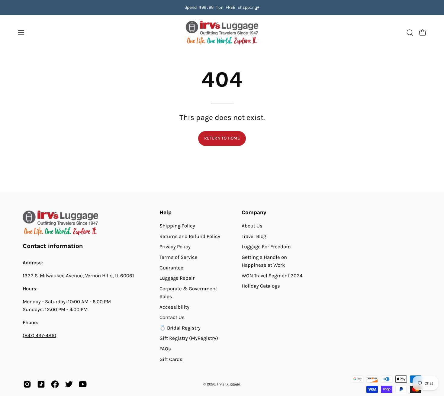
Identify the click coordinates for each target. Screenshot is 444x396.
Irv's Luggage (228, 384)
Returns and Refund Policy (189, 236)
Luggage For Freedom (266, 247)
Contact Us (172, 317)
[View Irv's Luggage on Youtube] (82, 384)
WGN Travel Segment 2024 (272, 275)
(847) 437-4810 (39, 335)
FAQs (165, 349)
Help (165, 212)
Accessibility (174, 307)
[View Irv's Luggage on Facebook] (55, 384)
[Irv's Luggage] (222, 33)
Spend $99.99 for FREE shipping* (222, 7)
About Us (252, 226)
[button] (410, 32)
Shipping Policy (177, 226)
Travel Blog (254, 236)
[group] (222, 7)
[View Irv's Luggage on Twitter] (68, 384)
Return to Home (222, 138)
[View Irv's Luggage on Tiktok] (41, 384)
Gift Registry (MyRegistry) (188, 338)
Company (254, 212)
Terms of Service (178, 257)
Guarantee (171, 267)
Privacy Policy (175, 247)
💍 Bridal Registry (180, 328)
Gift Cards (170, 359)
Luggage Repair (177, 278)
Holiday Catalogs (261, 286)
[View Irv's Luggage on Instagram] (27, 384)
